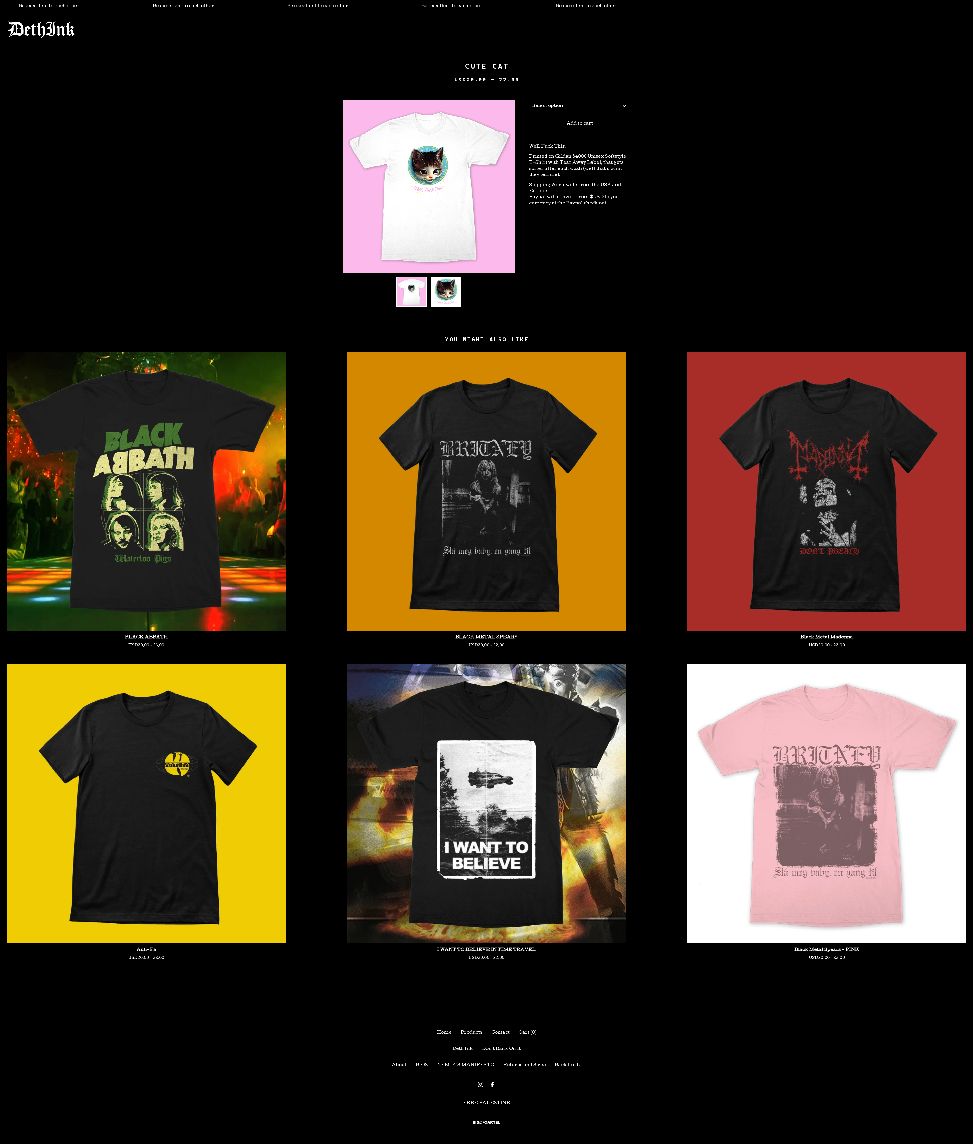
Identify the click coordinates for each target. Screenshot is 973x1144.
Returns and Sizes (524, 1065)
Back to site (568, 1065)
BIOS (500, 29)
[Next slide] (508, 186)
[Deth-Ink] (41, 29)
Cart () (527, 1033)
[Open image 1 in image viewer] (429, 186)
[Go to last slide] (350, 186)
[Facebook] (492, 1084)
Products (448, 29)
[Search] (916, 30)
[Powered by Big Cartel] (486, 1122)
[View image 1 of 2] (411, 292)
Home (444, 1033)
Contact (526, 29)
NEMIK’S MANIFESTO (465, 1065)
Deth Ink (462, 1049)
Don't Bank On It (501, 1049)
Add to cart (580, 124)
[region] (486, 6)
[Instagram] (480, 1084)
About (477, 29)
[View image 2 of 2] (446, 292)
